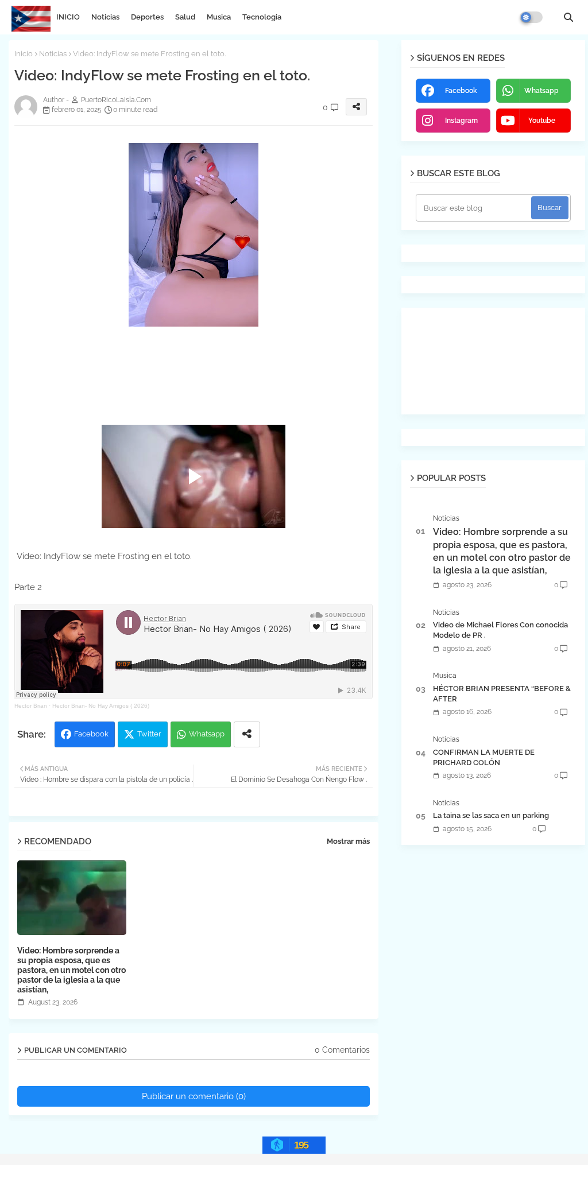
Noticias (105, 17)
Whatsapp (207, 734)
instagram (461, 121)
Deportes (147, 17)
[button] (568, 17)
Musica (219, 17)
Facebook (91, 734)
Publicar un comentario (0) (194, 1096)
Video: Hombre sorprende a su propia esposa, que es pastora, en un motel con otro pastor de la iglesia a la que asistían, (71, 970)
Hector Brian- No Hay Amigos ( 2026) (100, 706)
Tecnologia (261, 17)
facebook (461, 91)
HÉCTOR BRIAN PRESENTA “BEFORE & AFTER (502, 693)
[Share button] (247, 734)
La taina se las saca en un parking (491, 815)
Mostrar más (348, 841)
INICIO (68, 17)
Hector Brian (30, 706)
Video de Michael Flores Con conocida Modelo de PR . (500, 629)
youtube (541, 121)
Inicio (23, 53)
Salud (185, 17)
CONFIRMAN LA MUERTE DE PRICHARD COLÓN (484, 757)
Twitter (149, 734)
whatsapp (541, 91)
